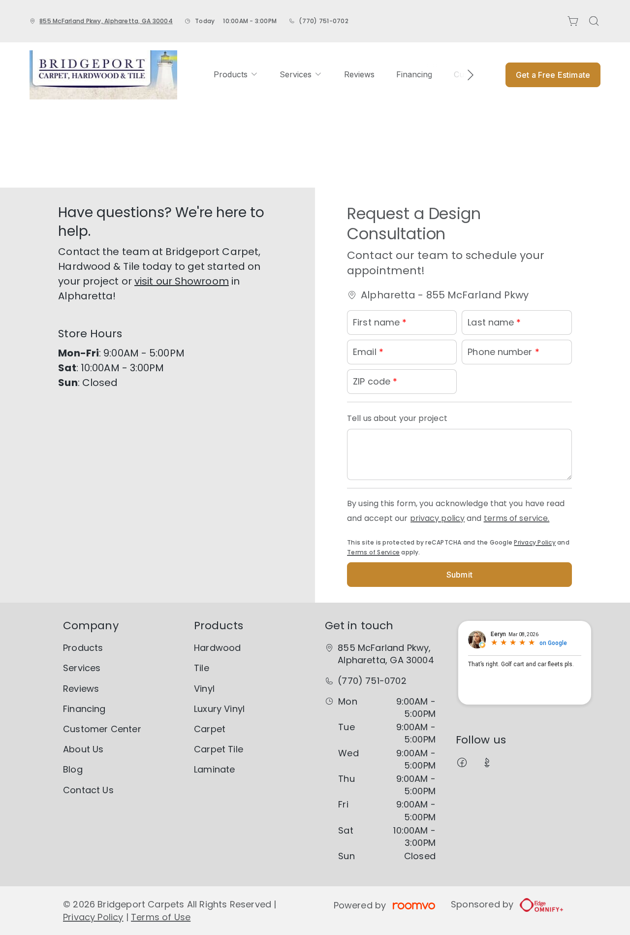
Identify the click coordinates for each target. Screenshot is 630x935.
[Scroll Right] (466, 75)
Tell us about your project (397, 418)
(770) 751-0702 (323, 21)
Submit (459, 575)
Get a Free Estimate (553, 75)
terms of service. (517, 518)
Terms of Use (160, 917)
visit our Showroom (181, 281)
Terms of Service (373, 552)
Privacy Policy (534, 542)
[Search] (594, 21)
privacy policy (437, 518)
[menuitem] (236, 74)
